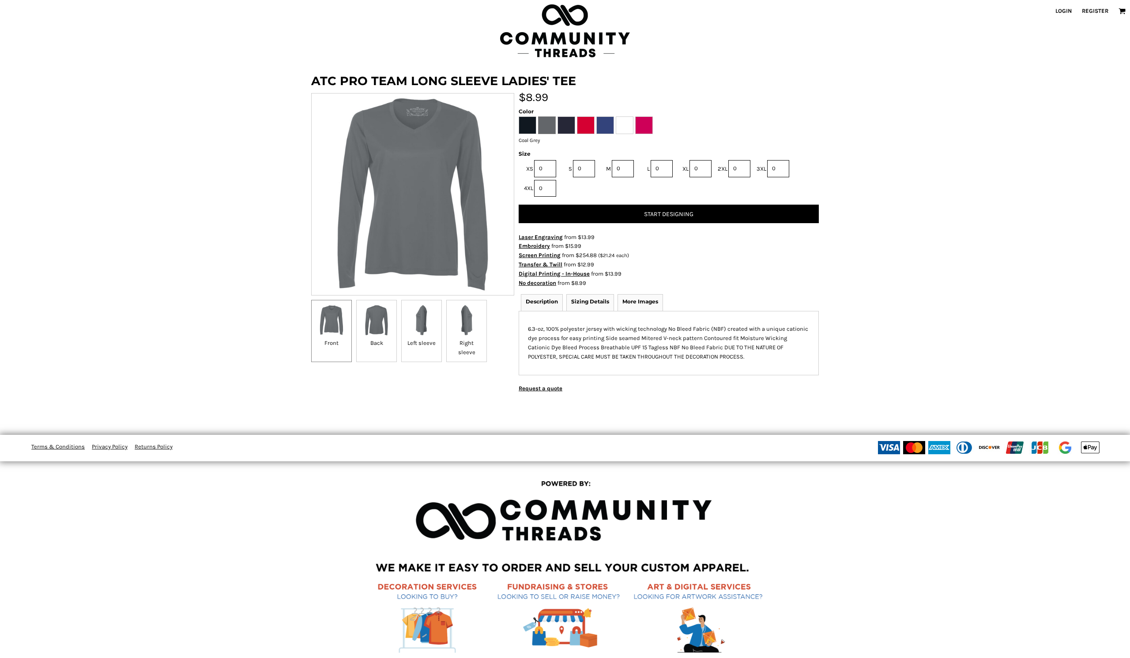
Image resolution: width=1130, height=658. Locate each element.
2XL (722, 168)
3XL (761, 168)
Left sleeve (421, 343)
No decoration (537, 283)
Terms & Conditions (58, 446)
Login (1063, 10)
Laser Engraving (541, 237)
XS (529, 168)
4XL (528, 188)
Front (331, 343)
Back (376, 343)
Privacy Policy (110, 446)
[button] (1122, 11)
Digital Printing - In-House (554, 273)
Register (1095, 10)
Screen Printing (540, 255)
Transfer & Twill (540, 264)
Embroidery (534, 246)
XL (685, 168)
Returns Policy (154, 446)
